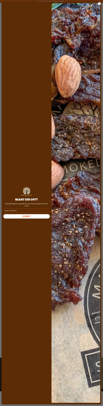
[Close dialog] (99, 3)
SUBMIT (26, 216)
